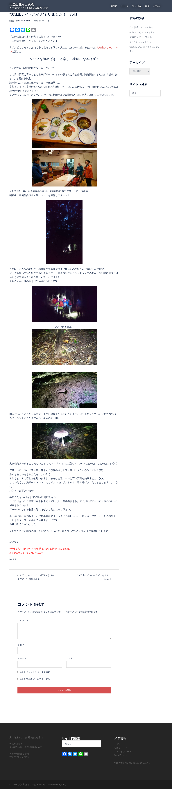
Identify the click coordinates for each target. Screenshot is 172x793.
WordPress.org (121, 755)
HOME (114, 6)
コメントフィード (122, 751)
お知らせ (124, 6)
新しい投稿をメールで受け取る (35, 679)
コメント (22, 620)
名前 (20, 644)
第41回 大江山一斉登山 (140, 37)
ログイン (118, 744)
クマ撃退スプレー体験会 (141, 27)
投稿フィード (120, 748)
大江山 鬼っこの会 (21, 4)
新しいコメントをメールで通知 (35, 672)
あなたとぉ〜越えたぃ (140, 42)
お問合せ (157, 6)
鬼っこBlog (136, 6)
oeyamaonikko (23, 21)
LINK (147, 6)
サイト (69, 658)
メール (21, 658)
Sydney (62, 784)
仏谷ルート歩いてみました (142, 32)
